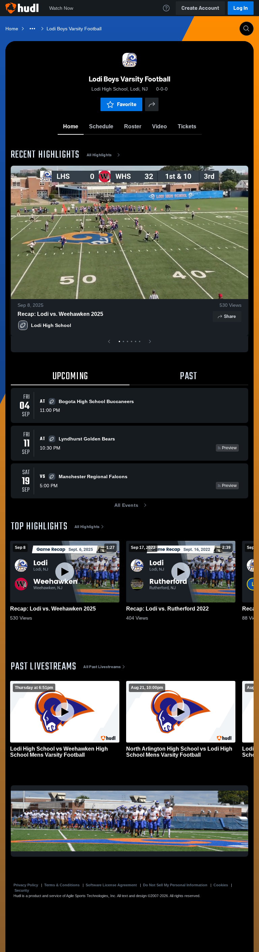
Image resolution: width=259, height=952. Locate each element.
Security (22, 890)
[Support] (166, 8)
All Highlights (99, 155)
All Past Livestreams (102, 666)
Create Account (200, 7)
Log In (240, 7)
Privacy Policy (25, 885)
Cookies (220, 885)
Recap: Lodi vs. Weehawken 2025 (60, 314)
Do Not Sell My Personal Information (175, 885)
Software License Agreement (111, 885)
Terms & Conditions (62, 885)
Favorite (127, 104)
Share (230, 316)
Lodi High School (51, 325)
